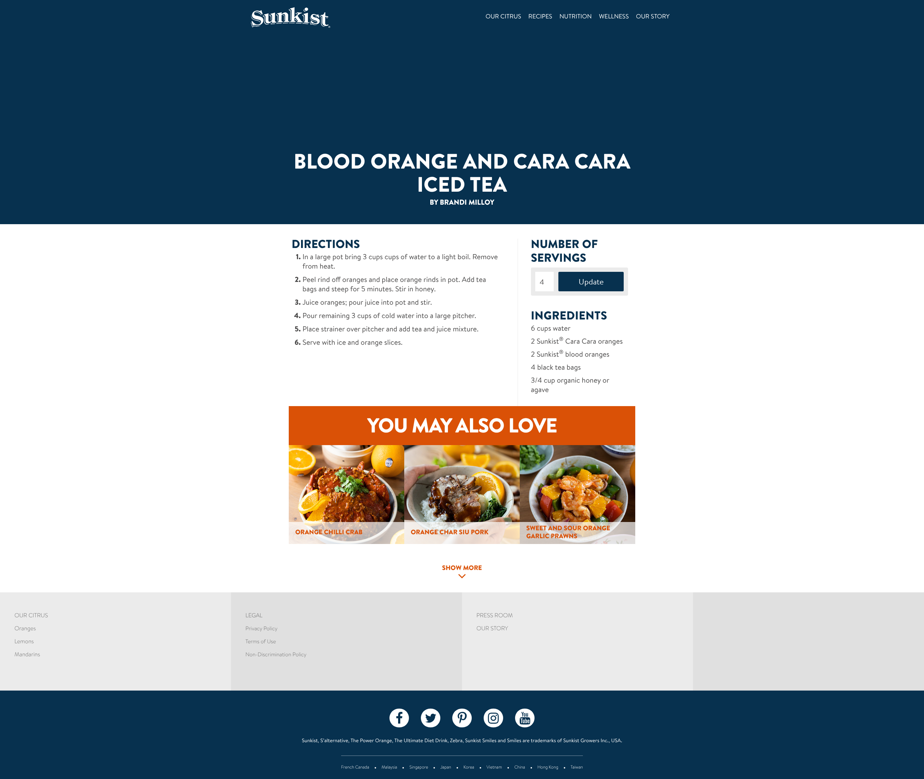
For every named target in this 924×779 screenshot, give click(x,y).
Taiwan (577, 768)
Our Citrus (503, 17)
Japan (445, 768)
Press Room (494, 616)
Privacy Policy (261, 629)
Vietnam (494, 768)
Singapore (418, 768)
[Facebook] (399, 717)
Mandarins (27, 655)
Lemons (24, 642)
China (519, 768)
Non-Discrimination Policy (275, 655)
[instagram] (493, 717)
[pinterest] (462, 717)
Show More (462, 568)
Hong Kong (547, 768)
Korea (468, 768)
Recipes (540, 17)
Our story (653, 17)
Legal (253, 616)
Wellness (614, 17)
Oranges (25, 629)
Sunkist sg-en (301, 17)
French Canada (355, 768)
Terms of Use (260, 642)
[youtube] (525, 717)
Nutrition (575, 17)
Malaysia (389, 768)
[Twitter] (430, 717)
